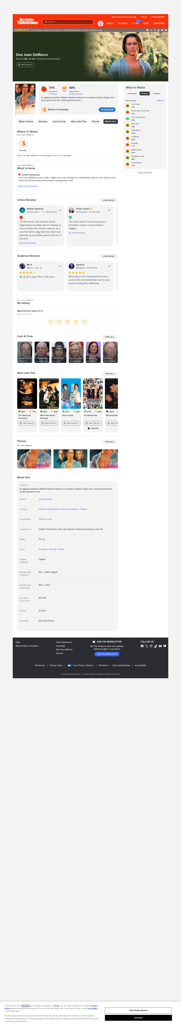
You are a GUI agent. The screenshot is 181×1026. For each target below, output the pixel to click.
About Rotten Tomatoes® (124, 17)
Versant (25, 1006)
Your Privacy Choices (83, 665)
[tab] (132, 93)
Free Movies (36, 30)
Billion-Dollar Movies (72, 30)
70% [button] (52, 87)
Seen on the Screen (53, 30)
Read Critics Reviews (28, 186)
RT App (135, 23)
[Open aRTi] (100, 23)
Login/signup (158, 17)
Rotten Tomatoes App (92, 30)
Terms (57, 1006)
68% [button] (72, 87)
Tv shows (123, 23)
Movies (109, 23)
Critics (144, 17)
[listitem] (145, 105)
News (146, 23)
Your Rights (92, 1008)
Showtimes (159, 23)
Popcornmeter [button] (74, 91)
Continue (138, 1018)
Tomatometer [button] (53, 91)
